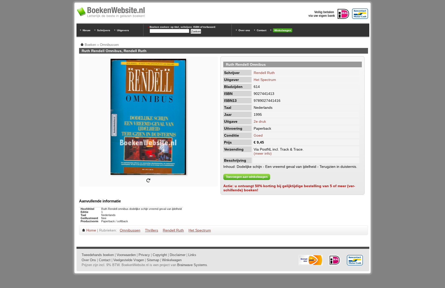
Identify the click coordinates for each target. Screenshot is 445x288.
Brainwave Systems (192, 265)
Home (91, 230)
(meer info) (263, 153)
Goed (258, 135)
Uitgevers (123, 30)
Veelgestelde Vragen (128, 260)
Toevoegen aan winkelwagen (247, 177)
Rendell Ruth (264, 73)
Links (192, 255)
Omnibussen (130, 230)
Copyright (160, 255)
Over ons (244, 30)
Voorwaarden (126, 255)
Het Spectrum (265, 80)
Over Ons (89, 260)
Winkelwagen (282, 30)
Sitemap (153, 260)
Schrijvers (103, 30)
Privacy (144, 255)
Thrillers (151, 230)
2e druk (260, 121)
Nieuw (86, 30)
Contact (261, 30)
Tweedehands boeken (98, 255)
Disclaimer (177, 255)
